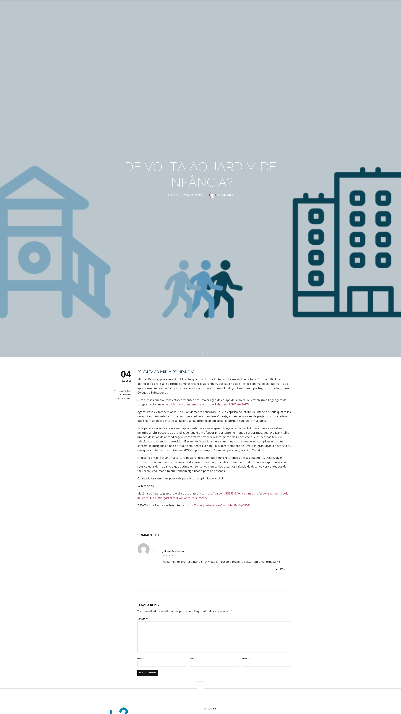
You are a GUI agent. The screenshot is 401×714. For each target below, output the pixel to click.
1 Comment (126, 398)
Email (193, 658)
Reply (282, 569)
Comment (142, 619)
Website (246, 658)
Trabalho (198, 194)
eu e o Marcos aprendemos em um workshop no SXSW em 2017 (205, 404)
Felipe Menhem (227, 195)
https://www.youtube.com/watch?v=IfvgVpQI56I (217, 505)
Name (140, 658)
